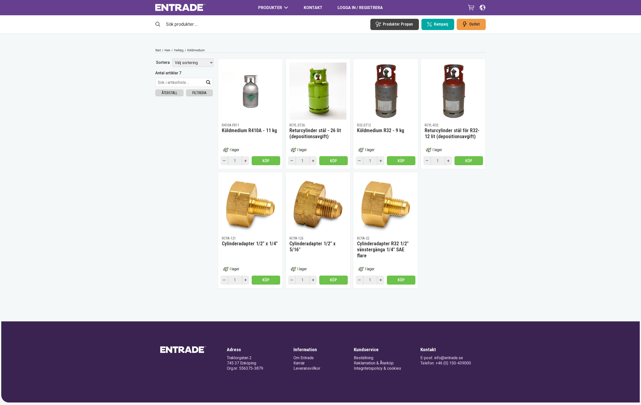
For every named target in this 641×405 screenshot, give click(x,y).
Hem (167, 50)
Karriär (299, 363)
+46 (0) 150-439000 (453, 363)
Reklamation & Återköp (374, 363)
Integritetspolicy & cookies (377, 368)
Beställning (363, 357)
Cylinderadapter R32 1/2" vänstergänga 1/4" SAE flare (383, 250)
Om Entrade (303, 357)
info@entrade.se (448, 357)
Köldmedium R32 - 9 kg (380, 130)
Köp (265, 160)
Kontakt (313, 7)
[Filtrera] (208, 82)
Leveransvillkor (306, 368)
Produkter (270, 7)
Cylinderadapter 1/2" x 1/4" (250, 244)
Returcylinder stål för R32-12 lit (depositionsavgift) (452, 133)
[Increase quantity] (245, 160)
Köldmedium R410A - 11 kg (249, 130)
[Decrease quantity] (224, 160)
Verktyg (179, 50)
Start (158, 50)
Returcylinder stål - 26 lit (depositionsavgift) (315, 133)
